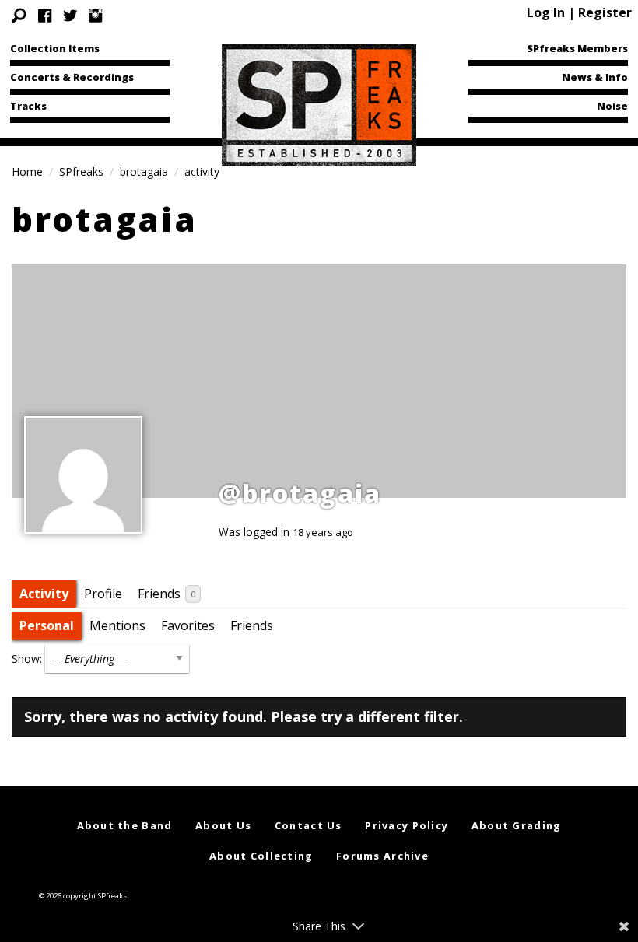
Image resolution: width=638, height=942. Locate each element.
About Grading (516, 825)
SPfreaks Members (577, 48)
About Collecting (261, 856)
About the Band (125, 825)
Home (27, 171)
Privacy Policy (406, 825)
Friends (166, 593)
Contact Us (308, 825)
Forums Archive (382, 856)
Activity (43, 593)
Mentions (117, 625)
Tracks (28, 106)
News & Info (595, 77)
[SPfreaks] (319, 104)
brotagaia (144, 171)
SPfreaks (81, 171)
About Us (223, 825)
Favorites (188, 625)
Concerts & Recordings (72, 77)
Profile (103, 593)
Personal (46, 625)
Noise (612, 106)
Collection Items (55, 48)
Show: (27, 658)
